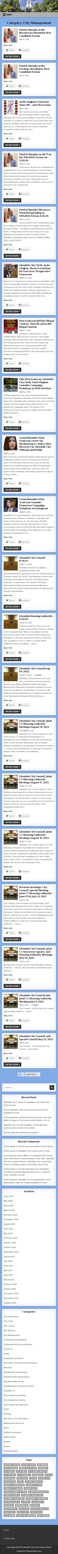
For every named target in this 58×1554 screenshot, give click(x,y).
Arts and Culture (11, 1316)
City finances (9, 1330)
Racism (7, 1442)
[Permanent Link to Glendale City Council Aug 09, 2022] (11, 674)
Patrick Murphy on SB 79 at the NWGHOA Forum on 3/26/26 (35, 157)
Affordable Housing (12, 1464)
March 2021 (9, 1280)
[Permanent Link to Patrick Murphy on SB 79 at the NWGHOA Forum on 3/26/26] (11, 160)
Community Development (15, 1340)
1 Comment (38, 675)
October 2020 (10, 1303)
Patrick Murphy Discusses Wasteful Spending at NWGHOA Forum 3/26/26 (34, 212)
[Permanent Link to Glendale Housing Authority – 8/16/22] (11, 622)
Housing (7, 1414)
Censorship (42, 1468)
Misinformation (22, 1505)
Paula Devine (24, 1508)
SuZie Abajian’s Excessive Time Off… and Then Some (35, 103)
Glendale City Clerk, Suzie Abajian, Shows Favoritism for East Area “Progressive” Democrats (35, 270)
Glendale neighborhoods (38, 1491)
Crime (6, 1354)
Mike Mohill (8, 1505)
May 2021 (8, 1270)
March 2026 (9, 1210)
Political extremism (12, 1432)
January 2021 (10, 1289)
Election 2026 (44, 1478)
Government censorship (15, 1395)
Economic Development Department (20, 1363)
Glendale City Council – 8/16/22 (32, 559)
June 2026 (8, 1196)
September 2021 (11, 1252)
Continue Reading (13, 56)
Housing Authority (11, 1502)
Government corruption (14, 1400)
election (33, 1478)
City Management (12, 1335)
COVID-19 (8, 1349)
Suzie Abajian (9, 1515)
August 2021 (9, 1256)
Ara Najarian (42, 1464)
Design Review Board (13, 1358)
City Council (9, 1326)
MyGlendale (34, 1505)
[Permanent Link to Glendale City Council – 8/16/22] (11, 563)
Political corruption (39, 1508)
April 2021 (8, 1275)
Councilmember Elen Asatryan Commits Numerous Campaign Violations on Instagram (33, 504)
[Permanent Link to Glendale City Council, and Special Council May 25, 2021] (11, 1042)
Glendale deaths (30, 1488)
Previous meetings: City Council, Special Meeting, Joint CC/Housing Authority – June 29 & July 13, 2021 (36, 892)
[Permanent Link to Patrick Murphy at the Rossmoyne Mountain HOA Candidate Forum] (11, 35)
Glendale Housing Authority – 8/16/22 (36, 618)
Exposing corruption (33, 1481)
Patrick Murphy (10, 1508)
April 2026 (8, 1206)
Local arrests (37, 1502)
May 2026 (8, 1201)
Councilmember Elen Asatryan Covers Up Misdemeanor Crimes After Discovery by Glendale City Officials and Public (35, 444)
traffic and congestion (26, 1515)
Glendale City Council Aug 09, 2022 (34, 670)
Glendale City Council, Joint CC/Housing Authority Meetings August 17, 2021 (35, 779)
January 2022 (10, 1243)
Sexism (7, 1446)
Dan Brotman (9, 1478)
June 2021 (8, 1266)
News (6, 1428)
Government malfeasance (14, 1498)
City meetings (9, 1475)
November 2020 (11, 1298)
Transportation (11, 1451)
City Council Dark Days (38, 1471)
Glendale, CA (9, 1391)
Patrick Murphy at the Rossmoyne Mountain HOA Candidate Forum (35, 33)
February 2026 (10, 1215)
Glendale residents (11, 1495)
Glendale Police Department (16, 1377)
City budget (9, 1471)
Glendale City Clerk (34, 1485)
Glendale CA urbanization (14, 1485)
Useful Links (9, 1538)
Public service (36, 1512)
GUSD (6, 1409)
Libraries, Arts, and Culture (16, 1418)
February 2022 (10, 1238)
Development (22, 1478)
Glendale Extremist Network (15, 1491)
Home (6, 1530)
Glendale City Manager (13, 1488)
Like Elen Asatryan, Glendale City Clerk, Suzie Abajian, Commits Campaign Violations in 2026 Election (36, 384)
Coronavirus (38, 1475)
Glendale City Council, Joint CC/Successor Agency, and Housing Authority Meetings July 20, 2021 (36, 953)
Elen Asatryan (9, 1481)
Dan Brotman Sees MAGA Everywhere (21, 1133)
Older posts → (32, 1074)
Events (20, 1481)
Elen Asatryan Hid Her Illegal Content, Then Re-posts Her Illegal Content (36, 324)
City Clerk (8, 1321)
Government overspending (36, 1498)
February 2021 (10, 1284)
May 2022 (8, 1233)
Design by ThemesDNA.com (29, 1551)
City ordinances (24, 1475)
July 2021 (8, 1261)
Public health (9, 1437)
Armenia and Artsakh (28, 1468)
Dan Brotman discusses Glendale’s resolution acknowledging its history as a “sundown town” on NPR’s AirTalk (27, 1172)
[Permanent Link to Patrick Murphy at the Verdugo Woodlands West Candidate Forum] (11, 71)
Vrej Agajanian (43, 1515)
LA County (26, 1502)
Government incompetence (16, 1405)
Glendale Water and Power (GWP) (19, 1386)
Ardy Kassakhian (10, 1468)
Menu (9, 15)
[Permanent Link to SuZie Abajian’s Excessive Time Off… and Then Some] (11, 107)
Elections (8, 1367)
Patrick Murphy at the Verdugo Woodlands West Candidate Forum (34, 69)
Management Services (14, 1423)
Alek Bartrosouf (28, 1464)
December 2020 (11, 1293)
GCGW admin (9, 1146)
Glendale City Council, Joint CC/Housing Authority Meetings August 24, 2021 (35, 724)
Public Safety (22, 1512)
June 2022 (8, 1229)
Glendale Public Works (14, 1381)
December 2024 (11, 1219)
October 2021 (10, 1247)
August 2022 (9, 1224)
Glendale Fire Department (15, 1372)
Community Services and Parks (18, 1344)
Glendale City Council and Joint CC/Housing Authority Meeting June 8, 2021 (35, 998)
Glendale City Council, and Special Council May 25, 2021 (36, 1038)
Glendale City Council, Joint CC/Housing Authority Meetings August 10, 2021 (35, 834)
